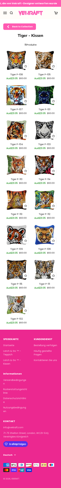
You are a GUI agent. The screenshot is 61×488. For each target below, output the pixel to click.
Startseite (8, 345)
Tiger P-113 (16, 214)
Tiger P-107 (16, 109)
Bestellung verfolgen (45, 345)
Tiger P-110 (16, 179)
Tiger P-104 (16, 144)
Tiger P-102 (16, 318)
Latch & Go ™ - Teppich (12, 352)
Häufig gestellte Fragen (43, 352)
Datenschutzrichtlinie (14, 400)
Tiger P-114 (44, 179)
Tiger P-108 (16, 74)
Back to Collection (22, 26)
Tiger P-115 (16, 284)
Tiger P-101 (44, 109)
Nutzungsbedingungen (14, 409)
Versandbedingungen (14, 381)
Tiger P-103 (44, 144)
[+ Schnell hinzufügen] (26, 66)
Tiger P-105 (44, 74)
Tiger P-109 (16, 249)
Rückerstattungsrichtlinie (15, 391)
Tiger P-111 (44, 284)
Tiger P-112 (44, 214)
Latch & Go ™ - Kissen (12, 362)
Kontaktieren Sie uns (45, 360)
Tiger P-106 (44, 249)
